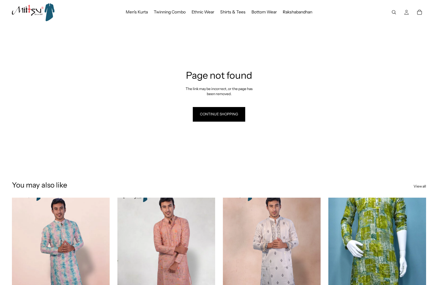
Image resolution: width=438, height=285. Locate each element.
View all (420, 186)
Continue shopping (219, 114)
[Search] (393, 12)
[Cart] (419, 12)
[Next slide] (101, 258)
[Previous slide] (21, 258)
